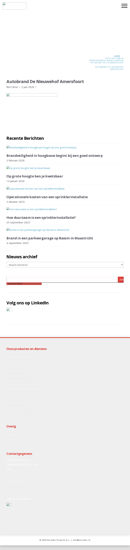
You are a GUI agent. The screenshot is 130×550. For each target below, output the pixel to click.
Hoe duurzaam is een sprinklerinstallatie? (40, 217)
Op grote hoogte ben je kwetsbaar (34, 176)
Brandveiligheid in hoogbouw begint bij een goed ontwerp (54, 155)
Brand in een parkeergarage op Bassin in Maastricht (49, 238)
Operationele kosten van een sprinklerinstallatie (47, 197)
